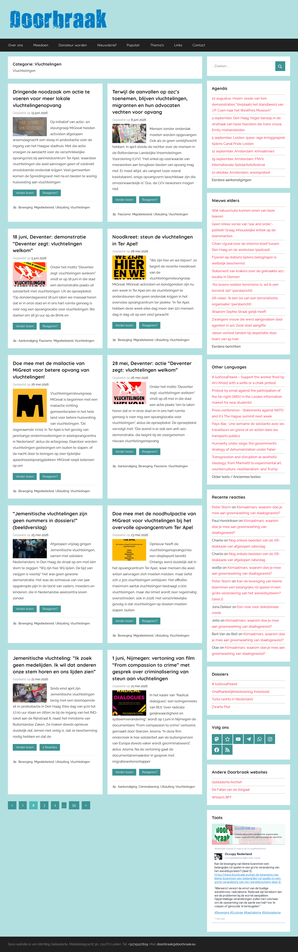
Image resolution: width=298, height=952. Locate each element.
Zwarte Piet (221, 707)
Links (178, 45)
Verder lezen (25, 193)
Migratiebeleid (44, 207)
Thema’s (157, 45)
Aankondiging (28, 341)
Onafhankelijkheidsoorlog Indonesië (240, 692)
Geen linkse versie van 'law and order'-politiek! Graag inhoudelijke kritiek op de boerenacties (244, 230)
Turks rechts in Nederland (232, 699)
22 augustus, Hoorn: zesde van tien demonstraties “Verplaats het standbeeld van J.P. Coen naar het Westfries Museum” (247, 104)
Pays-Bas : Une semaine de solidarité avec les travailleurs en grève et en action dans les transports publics (248, 430)
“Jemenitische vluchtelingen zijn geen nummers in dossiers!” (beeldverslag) (50, 520)
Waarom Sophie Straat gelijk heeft (239, 312)
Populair (133, 45)
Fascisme (124, 214)
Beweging (25, 207)
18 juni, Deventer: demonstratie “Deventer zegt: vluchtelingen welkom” (49, 243)
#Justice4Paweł (224, 684)
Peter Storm (221, 507)
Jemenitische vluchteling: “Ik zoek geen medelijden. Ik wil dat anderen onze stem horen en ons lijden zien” (54, 665)
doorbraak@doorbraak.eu (176, 944)
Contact (199, 45)
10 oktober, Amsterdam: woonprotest (241, 172)
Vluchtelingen (80, 207)
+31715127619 (138, 944)
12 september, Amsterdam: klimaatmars (243, 151)
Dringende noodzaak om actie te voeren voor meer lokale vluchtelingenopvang (51, 98)
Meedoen (40, 45)
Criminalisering (148, 787)
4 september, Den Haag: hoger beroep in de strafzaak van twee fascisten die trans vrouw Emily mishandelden (247, 124)
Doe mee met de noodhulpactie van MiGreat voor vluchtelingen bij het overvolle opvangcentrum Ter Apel (154, 520)
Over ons (15, 45)
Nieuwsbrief (106, 45)
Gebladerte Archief (227, 782)
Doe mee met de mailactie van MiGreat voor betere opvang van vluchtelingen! (51, 370)
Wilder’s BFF (222, 797)
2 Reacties (50, 747)
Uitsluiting (62, 207)
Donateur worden (73, 45)
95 (74, 805)
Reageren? (50, 193)
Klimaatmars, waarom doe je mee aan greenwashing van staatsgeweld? (245, 527)
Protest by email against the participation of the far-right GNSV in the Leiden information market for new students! (247, 396)
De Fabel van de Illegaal (231, 789)
